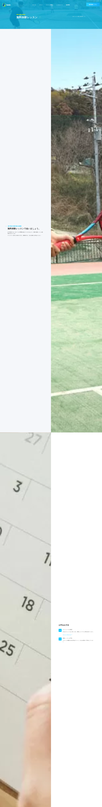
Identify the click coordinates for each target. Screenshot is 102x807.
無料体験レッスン (93, 4)
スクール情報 (77, 16)
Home (73, 16)
